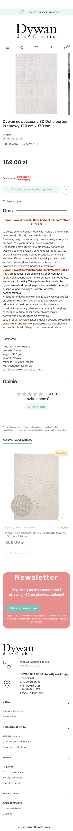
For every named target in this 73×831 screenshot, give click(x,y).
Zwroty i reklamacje (13, 777)
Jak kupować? (10, 716)
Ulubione (7, 813)
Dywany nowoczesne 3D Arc (21, 527)
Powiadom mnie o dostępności (33, 189)
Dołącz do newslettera (23, 608)
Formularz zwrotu (12, 783)
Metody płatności (12, 736)
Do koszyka (21, 553)
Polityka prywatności (13, 772)
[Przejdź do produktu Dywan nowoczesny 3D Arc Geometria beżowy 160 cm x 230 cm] (36, 486)
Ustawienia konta (12, 808)
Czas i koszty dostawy (14, 747)
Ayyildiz (7, 134)
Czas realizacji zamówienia (17, 741)
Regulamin (39, 616)
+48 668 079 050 (30, 665)
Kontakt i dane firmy (13, 711)
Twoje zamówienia (12, 802)
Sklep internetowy (34, 827)
